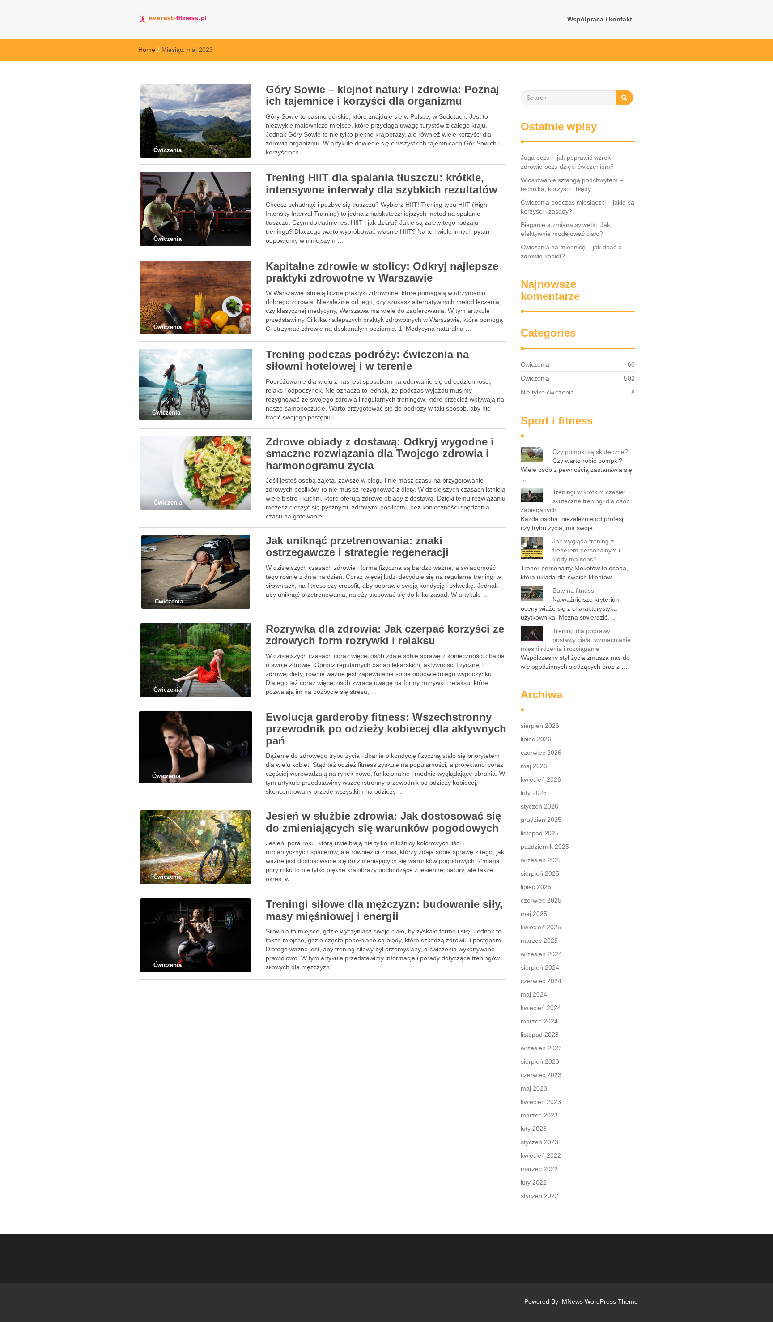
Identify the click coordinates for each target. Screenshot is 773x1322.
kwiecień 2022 (541, 1155)
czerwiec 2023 (541, 1074)
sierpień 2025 (540, 873)
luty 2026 (534, 792)
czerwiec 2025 (541, 900)
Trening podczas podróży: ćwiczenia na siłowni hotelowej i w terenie (367, 360)
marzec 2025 (539, 940)
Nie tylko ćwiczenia (547, 392)
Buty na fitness (573, 590)
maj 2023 (534, 1088)
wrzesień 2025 (541, 860)
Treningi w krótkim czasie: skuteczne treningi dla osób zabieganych (575, 500)
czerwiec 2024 (541, 980)
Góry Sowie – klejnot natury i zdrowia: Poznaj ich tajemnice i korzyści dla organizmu (382, 95)
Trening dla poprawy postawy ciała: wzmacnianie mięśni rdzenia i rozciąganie (576, 639)
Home (146, 49)
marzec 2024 (539, 1021)
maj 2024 (534, 994)
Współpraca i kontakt (599, 19)
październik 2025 (545, 846)
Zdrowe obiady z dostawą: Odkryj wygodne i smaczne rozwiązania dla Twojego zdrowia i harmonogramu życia (380, 453)
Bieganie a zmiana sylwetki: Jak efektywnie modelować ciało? (565, 229)
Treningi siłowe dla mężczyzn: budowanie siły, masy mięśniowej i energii (384, 910)
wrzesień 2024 (541, 954)
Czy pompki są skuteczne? (590, 451)
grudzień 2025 (541, 819)
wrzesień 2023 (541, 1048)
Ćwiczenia (535, 364)
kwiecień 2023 (541, 1101)
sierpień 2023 (540, 1061)
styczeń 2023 (539, 1142)
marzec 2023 (539, 1115)
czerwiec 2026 (541, 752)
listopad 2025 (540, 833)
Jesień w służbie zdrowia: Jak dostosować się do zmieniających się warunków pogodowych (383, 822)
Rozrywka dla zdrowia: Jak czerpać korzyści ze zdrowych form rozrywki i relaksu (385, 634)
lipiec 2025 (536, 886)
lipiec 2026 (536, 739)
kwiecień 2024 (541, 1007)
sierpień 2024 (540, 967)
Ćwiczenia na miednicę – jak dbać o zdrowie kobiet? (571, 252)
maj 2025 (534, 913)
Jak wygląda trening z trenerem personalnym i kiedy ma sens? (586, 550)
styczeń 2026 (539, 806)
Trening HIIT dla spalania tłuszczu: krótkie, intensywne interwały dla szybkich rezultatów (381, 183)
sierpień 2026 (540, 725)
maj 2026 (534, 766)
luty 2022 (534, 1182)
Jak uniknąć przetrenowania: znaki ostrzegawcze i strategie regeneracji (357, 546)
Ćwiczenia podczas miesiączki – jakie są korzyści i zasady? (577, 207)
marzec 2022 (539, 1168)
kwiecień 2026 (541, 779)
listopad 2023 (540, 1034)
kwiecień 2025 (541, 927)
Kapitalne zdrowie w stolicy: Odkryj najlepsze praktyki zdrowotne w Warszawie (382, 272)
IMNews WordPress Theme (599, 1301)
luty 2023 (534, 1128)
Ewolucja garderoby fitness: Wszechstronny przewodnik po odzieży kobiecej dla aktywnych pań (386, 729)
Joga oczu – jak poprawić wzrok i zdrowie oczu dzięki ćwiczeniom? (567, 162)
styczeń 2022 (539, 1195)
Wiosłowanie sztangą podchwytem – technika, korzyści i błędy (572, 184)
